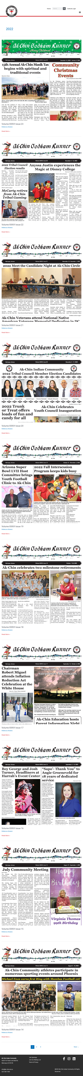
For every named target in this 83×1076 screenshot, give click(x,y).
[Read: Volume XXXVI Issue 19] (41, 482)
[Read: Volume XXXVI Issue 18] (41, 583)
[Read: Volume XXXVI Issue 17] (41, 684)
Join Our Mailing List (35, 1060)
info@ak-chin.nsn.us (7, 1069)
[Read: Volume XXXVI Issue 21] (41, 281)
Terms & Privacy (33, 1062)
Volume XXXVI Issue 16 (12, 828)
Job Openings (33, 1057)
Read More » (6, 131)
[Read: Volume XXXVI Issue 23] (41, 80)
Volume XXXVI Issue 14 (12, 1029)
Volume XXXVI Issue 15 (12, 929)
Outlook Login (71, 8)
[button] (79, 12)
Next (76, 1047)
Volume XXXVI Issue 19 (12, 526)
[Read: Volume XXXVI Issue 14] (41, 985)
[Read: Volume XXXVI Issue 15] (41, 885)
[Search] (64, 8)
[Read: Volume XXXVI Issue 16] (41, 784)
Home (49, 8)
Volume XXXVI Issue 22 (12, 224)
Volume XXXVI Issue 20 (12, 426)
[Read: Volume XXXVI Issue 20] (41, 382)
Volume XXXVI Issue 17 (12, 727)
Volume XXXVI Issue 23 (12, 124)
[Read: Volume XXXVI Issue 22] (41, 180)
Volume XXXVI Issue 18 (12, 627)
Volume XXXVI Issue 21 (12, 325)
